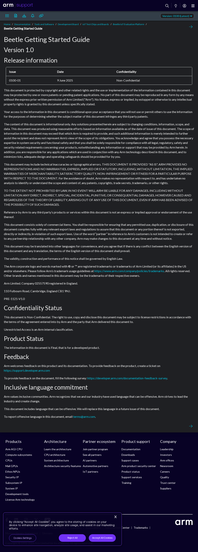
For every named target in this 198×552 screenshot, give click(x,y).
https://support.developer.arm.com (27, 370)
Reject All (72, 538)
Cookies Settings (23, 538)
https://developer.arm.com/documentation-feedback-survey (127, 378)
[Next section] (190, 27)
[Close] (115, 517)
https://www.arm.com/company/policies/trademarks (129, 271)
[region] (62, 529)
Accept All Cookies (102, 538)
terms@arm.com (84, 416)
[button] (7, 16)
